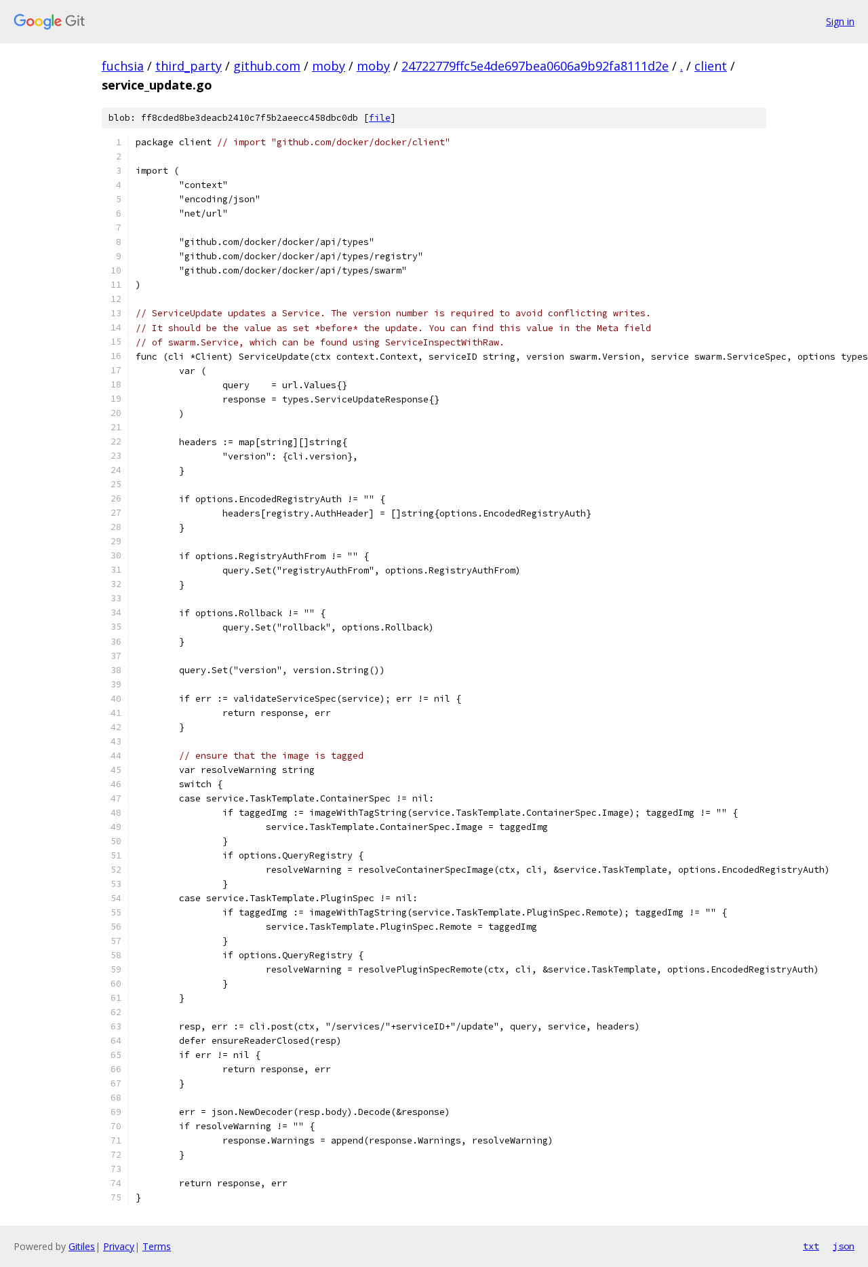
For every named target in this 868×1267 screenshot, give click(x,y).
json (843, 1246)
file (380, 118)
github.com (266, 66)
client (710, 66)
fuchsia (123, 66)
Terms (156, 1246)
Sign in (840, 21)
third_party (188, 66)
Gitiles (81, 1246)
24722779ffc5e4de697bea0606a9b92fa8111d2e (535, 66)
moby (328, 66)
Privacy (118, 1246)
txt (811, 1246)
